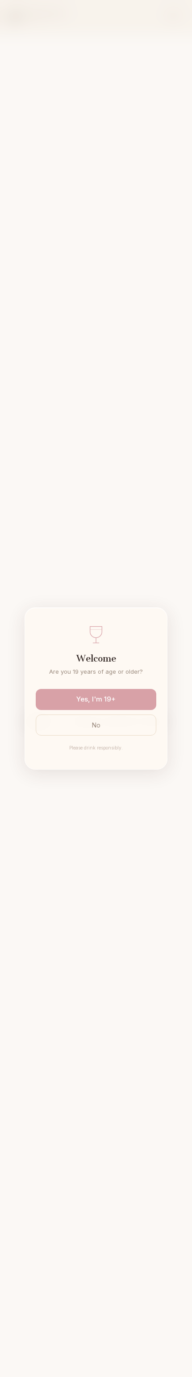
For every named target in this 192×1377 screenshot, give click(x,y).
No (96, 725)
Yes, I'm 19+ (96, 699)
